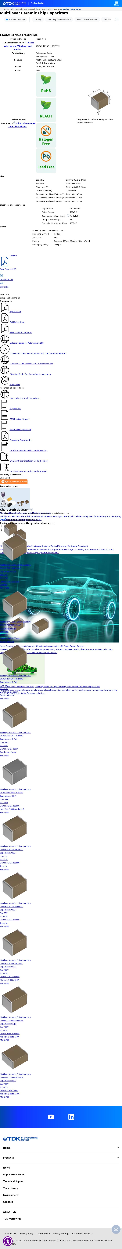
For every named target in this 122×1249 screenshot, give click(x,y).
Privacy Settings (61, 1233)
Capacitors (27, 9)
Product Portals (16, 9)
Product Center (37, 3)
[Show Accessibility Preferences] (8, 1241)
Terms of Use (10, 1233)
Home (6, 9)
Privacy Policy (26, 1233)
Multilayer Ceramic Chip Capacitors (47, 9)
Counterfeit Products (82, 1233)
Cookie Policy (43, 1233)
